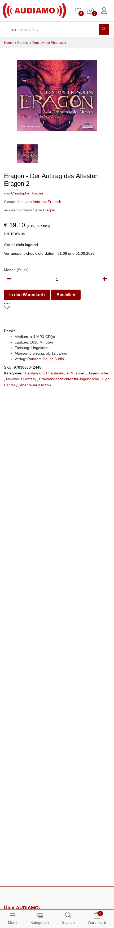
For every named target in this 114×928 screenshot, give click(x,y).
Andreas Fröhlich (47, 201)
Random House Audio (45, 359)
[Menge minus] (9, 279)
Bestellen (65, 295)
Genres (22, 43)
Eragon (49, 210)
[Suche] (104, 29)
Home (8, 43)
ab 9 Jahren (75, 373)
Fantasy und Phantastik (49, 43)
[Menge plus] (104, 279)
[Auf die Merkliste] (7, 306)
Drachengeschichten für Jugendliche (69, 379)
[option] (57, 95)
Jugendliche (98, 373)
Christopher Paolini (27, 193)
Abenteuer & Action (35, 385)
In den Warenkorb (27, 295)
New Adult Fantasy (21, 379)
